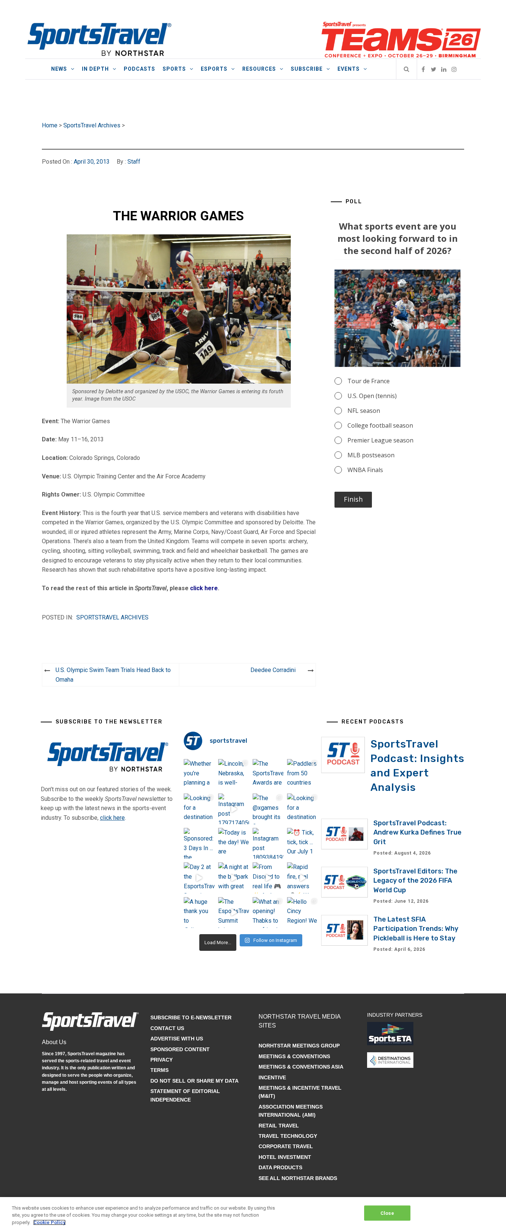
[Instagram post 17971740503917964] (233, 808)
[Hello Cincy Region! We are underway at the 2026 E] (302, 912)
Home (49, 125)
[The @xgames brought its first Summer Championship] (268, 808)
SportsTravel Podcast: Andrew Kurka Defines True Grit (417, 832)
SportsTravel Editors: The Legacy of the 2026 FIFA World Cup (415, 880)
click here (204, 588)
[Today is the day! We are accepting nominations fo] (233, 843)
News (59, 69)
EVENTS (348, 69)
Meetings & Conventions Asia (301, 1067)
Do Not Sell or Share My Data (194, 1081)
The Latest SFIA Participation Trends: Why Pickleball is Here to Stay (415, 928)
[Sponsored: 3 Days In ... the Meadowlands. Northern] (199, 843)
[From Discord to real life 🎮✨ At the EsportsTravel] (268, 877)
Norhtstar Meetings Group (299, 1046)
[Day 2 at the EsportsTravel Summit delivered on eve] (199, 877)
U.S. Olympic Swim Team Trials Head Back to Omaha (113, 674)
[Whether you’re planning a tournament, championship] (199, 774)
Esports (214, 69)
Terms (159, 1070)
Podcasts (139, 69)
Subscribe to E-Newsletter (191, 1017)
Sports (174, 69)
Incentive (272, 1077)
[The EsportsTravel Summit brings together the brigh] (233, 912)
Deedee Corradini (273, 670)
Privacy (161, 1060)
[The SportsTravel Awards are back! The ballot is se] (268, 774)
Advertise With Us (176, 1039)
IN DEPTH (95, 69)
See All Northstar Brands (298, 1178)
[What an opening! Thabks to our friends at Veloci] (268, 912)
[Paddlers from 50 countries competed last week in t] (302, 774)
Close (387, 1213)
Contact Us (167, 1028)
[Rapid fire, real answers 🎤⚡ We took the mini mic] (302, 877)
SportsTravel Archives (91, 125)
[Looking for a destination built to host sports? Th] (199, 808)
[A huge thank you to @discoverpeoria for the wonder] (199, 912)
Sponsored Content (180, 1049)
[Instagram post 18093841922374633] (268, 843)
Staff (133, 161)
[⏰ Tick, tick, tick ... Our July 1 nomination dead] (302, 843)
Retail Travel (279, 1126)
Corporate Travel (286, 1146)
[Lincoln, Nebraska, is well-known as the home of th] (233, 774)
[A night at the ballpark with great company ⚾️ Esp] (233, 877)
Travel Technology (288, 1136)
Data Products (280, 1167)
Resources (259, 69)
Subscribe (307, 69)
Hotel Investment (285, 1157)
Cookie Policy (49, 1222)
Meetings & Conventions (294, 1056)
